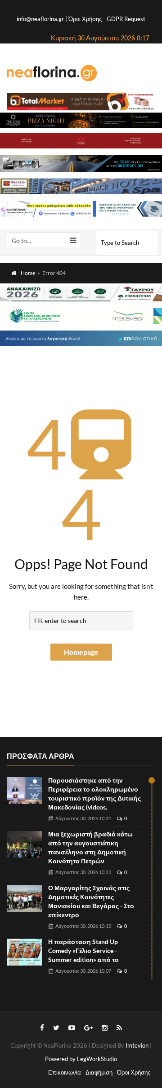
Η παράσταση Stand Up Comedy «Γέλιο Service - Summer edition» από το (83, 950)
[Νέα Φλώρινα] (52, 72)
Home (28, 273)
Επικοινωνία (64, 1072)
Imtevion (137, 1045)
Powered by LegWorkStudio (81, 1058)
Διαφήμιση (99, 1072)
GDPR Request (126, 18)
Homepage (81, 652)
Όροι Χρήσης (85, 18)
